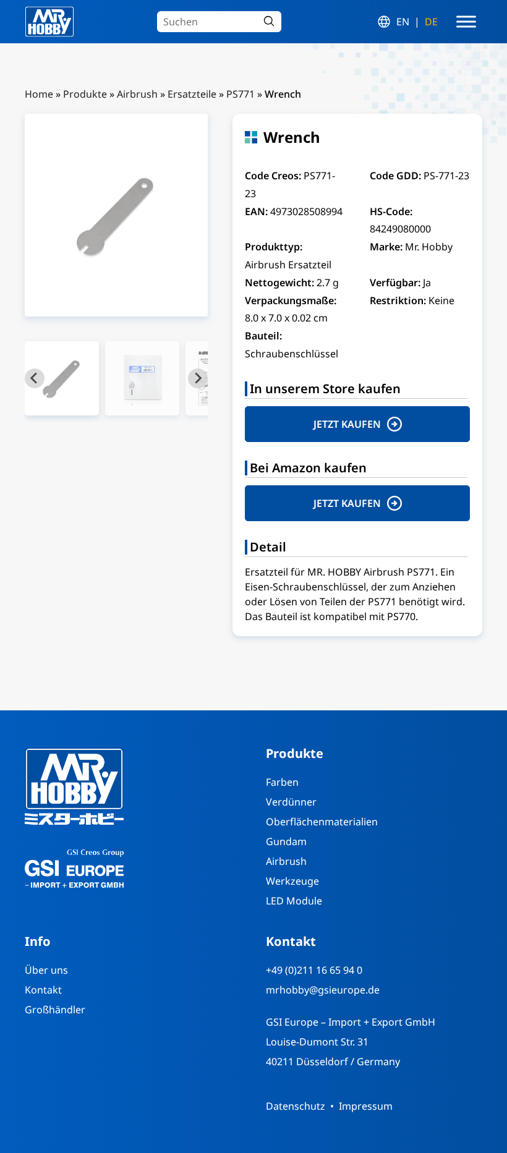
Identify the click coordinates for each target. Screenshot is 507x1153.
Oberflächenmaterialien (322, 821)
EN (402, 21)
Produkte (85, 94)
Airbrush (137, 94)
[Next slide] (198, 378)
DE (431, 21)
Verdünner (291, 802)
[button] (62, 378)
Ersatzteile (192, 94)
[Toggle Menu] (466, 22)
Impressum (366, 1106)
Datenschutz (295, 1106)
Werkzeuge (292, 881)
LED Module (294, 901)
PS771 (240, 94)
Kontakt (43, 990)
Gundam (286, 841)
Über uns (46, 970)
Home (39, 94)
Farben (282, 782)
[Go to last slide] (35, 378)
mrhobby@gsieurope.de (323, 990)
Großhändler (55, 1009)
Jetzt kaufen (347, 424)
